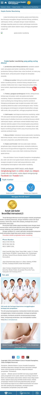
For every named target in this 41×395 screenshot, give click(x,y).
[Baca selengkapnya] (11, 319)
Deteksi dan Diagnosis (31, 193)
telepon (36, 171)
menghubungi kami (8, 171)
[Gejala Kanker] (10, 187)
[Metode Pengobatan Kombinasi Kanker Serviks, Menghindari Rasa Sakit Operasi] (20, 335)
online (21, 171)
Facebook (5, 176)
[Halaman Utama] (20, 3)
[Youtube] (23, 357)
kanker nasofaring (16, 61)
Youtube (15, 176)
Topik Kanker (7, 180)
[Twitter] (18, 357)
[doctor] (20, 290)
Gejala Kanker (10, 193)
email (27, 171)
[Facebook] (13, 357)
